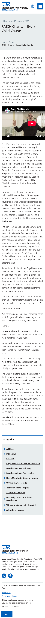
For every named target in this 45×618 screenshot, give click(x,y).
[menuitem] (22, 592)
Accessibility (6, 593)
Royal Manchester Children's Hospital (23, 463)
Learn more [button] (15, 606)
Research (10, 458)
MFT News (11, 454)
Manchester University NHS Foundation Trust (15, 6)
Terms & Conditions (9, 596)
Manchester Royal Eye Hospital (20, 473)
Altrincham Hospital (15, 510)
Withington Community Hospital (21, 505)
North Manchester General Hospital (22, 478)
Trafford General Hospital (17, 488)
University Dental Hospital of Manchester (19, 499)
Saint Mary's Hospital (15, 492)
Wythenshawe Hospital (16, 483)
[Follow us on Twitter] (4, 575)
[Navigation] (40, 6)
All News (10, 449)
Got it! (6, 614)
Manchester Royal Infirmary (18, 468)
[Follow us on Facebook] (10, 575)
